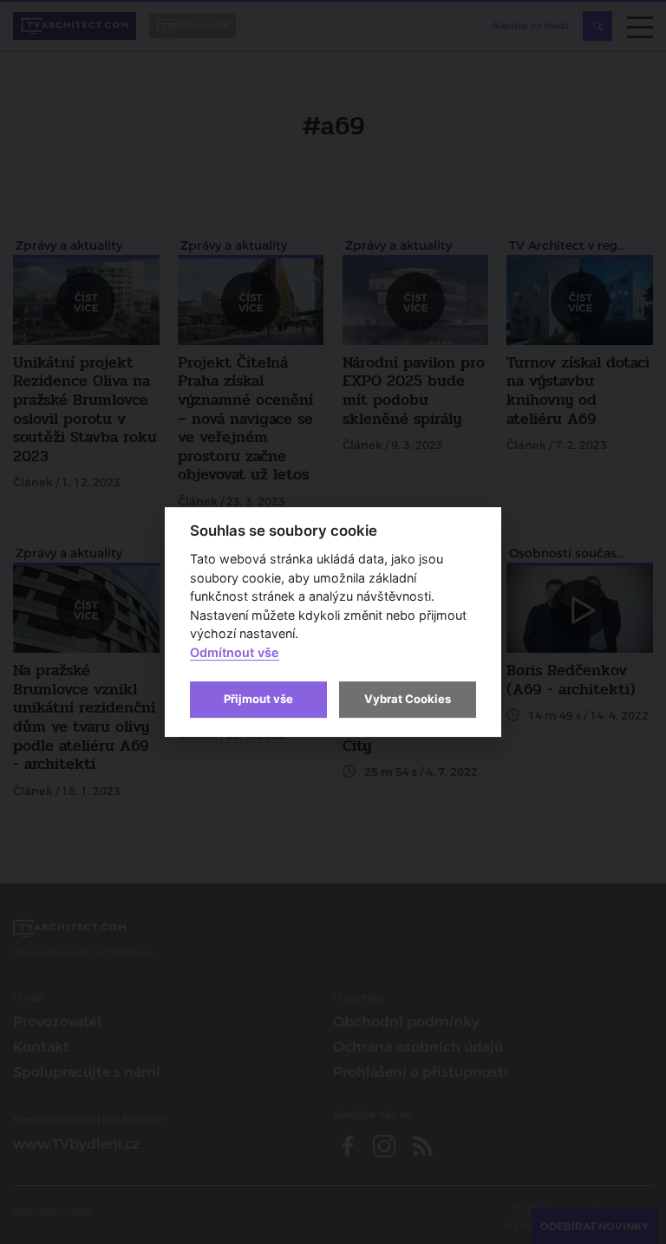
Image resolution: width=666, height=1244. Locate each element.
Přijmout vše (258, 699)
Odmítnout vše (234, 652)
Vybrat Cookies (407, 699)
